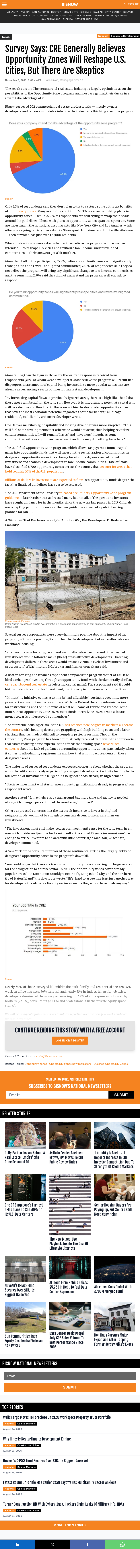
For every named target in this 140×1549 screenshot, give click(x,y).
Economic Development (125, 36)
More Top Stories (70, 1525)
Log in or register (70, 1040)
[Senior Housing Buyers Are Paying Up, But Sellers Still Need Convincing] (114, 1213)
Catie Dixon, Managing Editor (61, 80)
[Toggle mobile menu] (5, 4)
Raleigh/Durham (116, 15)
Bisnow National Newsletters (29, 1363)
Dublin (17, 15)
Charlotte (71, 12)
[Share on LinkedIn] (17, 1544)
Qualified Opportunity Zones (111, 1063)
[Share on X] (52, 1544)
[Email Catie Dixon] (81, 80)
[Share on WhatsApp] (122, 1544)
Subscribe (131, 4)
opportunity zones (22, 211)
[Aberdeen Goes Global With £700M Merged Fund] (114, 1277)
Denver (128, 12)
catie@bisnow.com (49, 1056)
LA (51, 15)
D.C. (96, 19)
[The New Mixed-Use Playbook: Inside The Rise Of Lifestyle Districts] (70, 1213)
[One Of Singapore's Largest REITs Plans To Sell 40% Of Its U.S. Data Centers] (25, 1213)
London (43, 15)
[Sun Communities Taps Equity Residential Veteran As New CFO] (25, 1326)
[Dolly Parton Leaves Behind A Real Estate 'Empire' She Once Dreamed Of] (25, 1146)
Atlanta (12, 12)
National (61, 15)
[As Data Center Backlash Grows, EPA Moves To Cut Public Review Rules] (70, 1146)
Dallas (98, 12)
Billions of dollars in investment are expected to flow (44, 480)
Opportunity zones (36, 1063)
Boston (56, 12)
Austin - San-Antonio (35, 12)
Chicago (85, 12)
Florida (68, 19)
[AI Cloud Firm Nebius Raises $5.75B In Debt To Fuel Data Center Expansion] (70, 1277)
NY (71, 15)
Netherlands (83, 19)
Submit (121, 1095)
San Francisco (51, 19)
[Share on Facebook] (87, 1544)
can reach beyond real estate (26, 684)
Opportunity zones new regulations (70, 1063)
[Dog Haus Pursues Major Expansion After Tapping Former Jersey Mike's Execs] (114, 1326)
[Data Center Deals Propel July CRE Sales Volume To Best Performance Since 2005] (70, 1326)
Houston (29, 15)
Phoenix (99, 15)
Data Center (113, 12)
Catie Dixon (24, 1056)
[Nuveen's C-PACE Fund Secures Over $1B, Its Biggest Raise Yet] (25, 1277)
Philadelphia (83, 15)
